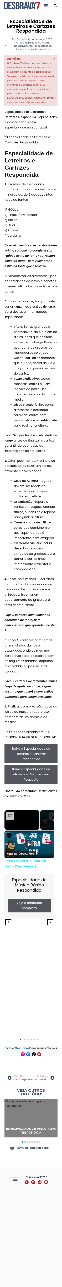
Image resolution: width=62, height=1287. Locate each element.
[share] (48, 834)
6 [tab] (38, 1039)
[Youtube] (39, 1054)
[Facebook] (28, 1054)
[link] (9, 835)
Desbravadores (23, 46)
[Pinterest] (33, 1182)
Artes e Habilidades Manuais (32, 42)
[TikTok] (34, 1054)
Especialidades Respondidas (33, 49)
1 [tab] (20, 1039)
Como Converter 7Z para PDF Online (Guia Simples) (29, 836)
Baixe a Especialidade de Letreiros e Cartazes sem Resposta (31, 774)
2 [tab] (24, 1039)
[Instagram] (23, 1054)
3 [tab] (27, 1039)
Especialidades (42, 46)
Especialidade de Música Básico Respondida (29, 885)
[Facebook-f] (27, 1182)
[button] (45, 5)
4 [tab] (31, 1039)
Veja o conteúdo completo (29, 905)
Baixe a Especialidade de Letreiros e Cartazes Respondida (31, 753)
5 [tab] (34, 1039)
